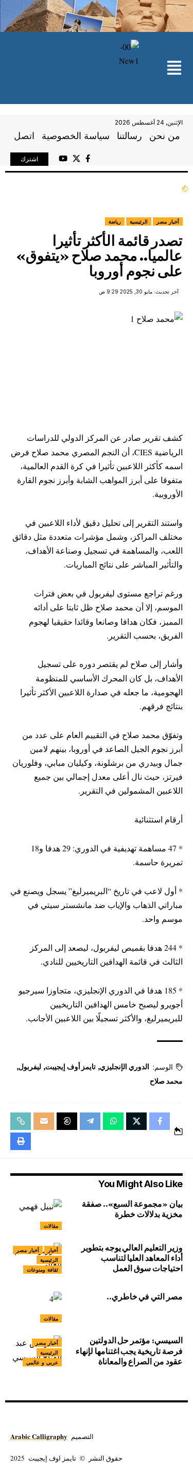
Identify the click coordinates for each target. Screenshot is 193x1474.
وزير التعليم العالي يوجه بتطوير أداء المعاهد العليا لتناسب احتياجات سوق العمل (132, 1258)
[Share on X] (136, 1121)
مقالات (51, 1226)
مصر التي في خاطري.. (145, 1296)
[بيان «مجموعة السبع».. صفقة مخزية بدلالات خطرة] (36, 1214)
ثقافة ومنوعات (42, 1269)
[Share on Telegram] (90, 1121)
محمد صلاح (166, 1081)
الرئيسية (139, 221)
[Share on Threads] (67, 1121)
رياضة (115, 221)
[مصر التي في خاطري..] (36, 1307)
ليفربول (30, 1066)
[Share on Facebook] (159, 1121)
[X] (76, 158)
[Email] (43, 1121)
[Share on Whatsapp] (113, 1121)
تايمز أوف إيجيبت (70, 1066)
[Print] (20, 1141)
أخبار (53, 1250)
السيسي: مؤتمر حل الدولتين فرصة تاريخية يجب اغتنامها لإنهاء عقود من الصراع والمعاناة (129, 1350)
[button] (174, 68)
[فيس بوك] (88, 158)
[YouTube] (63, 158)
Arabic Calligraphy (38, 1436)
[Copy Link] (20, 1121)
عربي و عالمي (42, 1362)
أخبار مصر (167, 221)
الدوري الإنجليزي (124, 1066)
